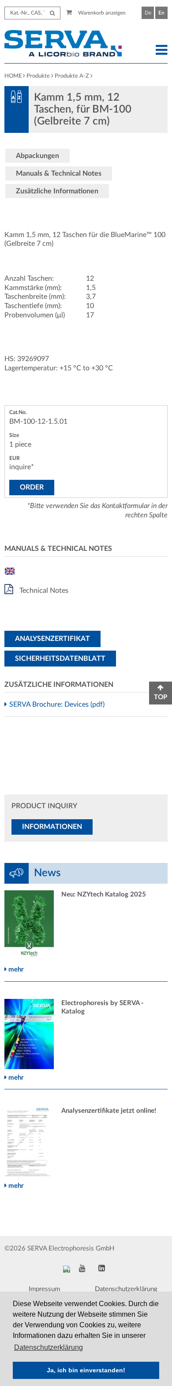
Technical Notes (43, 590)
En (161, 12)
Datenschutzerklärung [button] (48, 1347)
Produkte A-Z (72, 76)
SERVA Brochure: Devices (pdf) (58, 704)
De (148, 12)
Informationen (52, 826)
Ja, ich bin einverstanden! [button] (86, 1370)
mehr (15, 969)
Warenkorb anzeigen (101, 12)
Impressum (44, 1289)
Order (32, 487)
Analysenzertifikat (52, 638)
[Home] (64, 44)
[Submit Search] (52, 13)
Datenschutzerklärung (126, 1289)
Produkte (38, 76)
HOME (13, 76)
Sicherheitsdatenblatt (60, 658)
